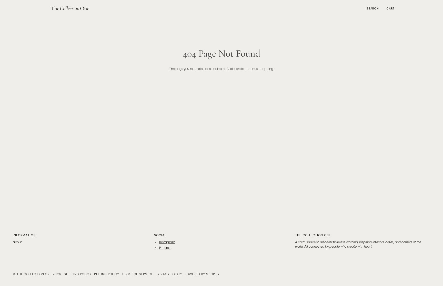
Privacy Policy (169, 274)
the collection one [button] (313, 235)
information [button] (24, 235)
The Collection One (34, 274)
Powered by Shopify (202, 274)
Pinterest (165, 248)
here (237, 69)
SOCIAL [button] (160, 235)
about (17, 242)
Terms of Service (137, 274)
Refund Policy (106, 274)
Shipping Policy (78, 274)
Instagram (167, 242)
